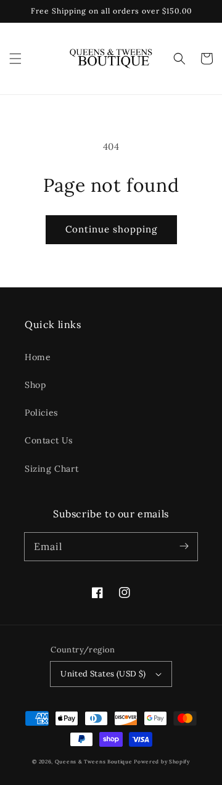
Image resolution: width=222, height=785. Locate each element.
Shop (35, 384)
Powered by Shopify (162, 761)
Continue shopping (111, 229)
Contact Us (49, 440)
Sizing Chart (51, 468)
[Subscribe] (183, 546)
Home (38, 357)
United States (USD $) (103, 673)
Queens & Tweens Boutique (94, 761)
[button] (15, 58)
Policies (41, 412)
